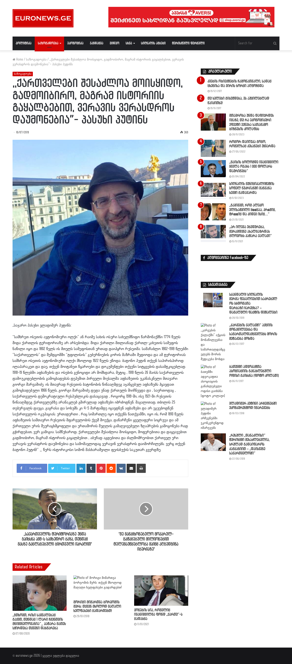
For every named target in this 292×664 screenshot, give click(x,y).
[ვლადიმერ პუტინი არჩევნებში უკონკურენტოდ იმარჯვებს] (213, 415)
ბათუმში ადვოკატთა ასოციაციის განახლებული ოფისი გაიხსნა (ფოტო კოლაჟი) (254, 371)
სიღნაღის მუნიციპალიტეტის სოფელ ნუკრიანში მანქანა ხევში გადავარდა (251, 188)
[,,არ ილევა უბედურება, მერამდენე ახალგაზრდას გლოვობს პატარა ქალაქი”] (213, 233)
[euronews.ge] (43, 18)
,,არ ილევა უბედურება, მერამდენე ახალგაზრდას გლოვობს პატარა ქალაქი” (250, 231)
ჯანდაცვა (96, 43)
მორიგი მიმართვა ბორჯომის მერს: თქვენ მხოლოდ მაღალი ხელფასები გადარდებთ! (97, 606)
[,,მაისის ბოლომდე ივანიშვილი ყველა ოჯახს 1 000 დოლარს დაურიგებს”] (213, 168)
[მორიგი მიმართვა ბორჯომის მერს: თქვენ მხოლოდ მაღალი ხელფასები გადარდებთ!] (100, 586)
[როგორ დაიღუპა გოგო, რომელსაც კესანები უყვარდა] (213, 148)
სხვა (129, 43)
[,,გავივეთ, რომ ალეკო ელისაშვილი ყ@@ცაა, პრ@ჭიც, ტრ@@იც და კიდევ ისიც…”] (213, 211)
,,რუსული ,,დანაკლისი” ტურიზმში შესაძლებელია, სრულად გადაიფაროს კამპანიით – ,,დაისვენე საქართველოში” (249, 444)
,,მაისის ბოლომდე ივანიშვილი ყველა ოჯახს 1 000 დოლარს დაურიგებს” (253, 166)
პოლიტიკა (23, 43)
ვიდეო (114, 43)
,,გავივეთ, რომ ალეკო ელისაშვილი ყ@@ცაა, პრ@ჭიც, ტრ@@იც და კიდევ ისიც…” (252, 209)
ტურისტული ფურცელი (188, 43)
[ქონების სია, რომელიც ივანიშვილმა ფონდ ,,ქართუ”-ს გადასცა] (161, 590)
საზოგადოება (48, 43)
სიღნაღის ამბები (153, 43)
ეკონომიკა (75, 43)
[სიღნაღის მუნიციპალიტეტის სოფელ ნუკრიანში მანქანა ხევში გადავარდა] (213, 190)
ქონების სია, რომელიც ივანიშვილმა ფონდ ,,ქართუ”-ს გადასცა (158, 614)
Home (19, 59)
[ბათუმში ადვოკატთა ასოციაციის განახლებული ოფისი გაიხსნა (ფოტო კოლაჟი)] (213, 381)
